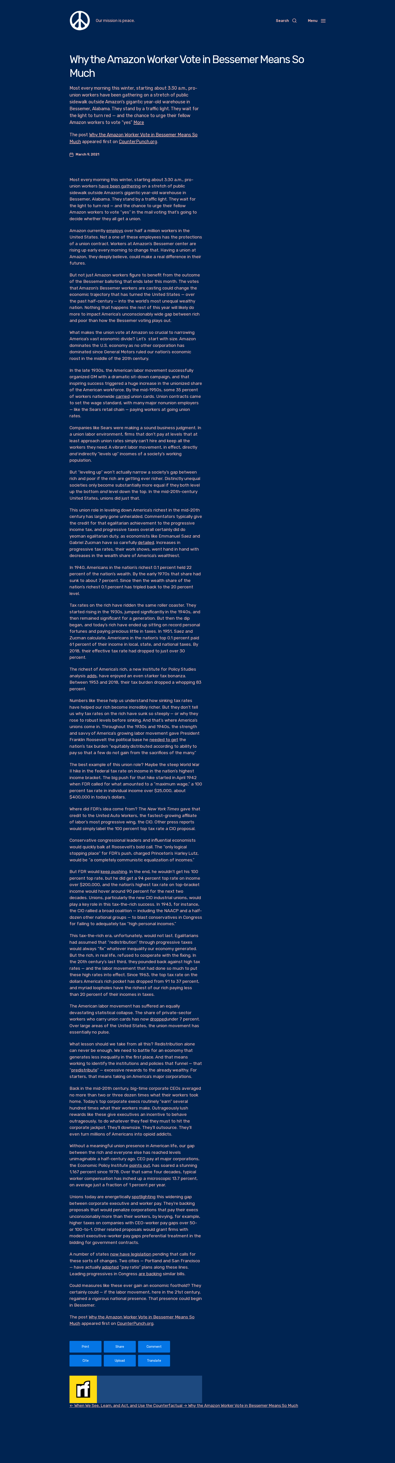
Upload (120, 1361)
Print (85, 1347)
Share (119, 1347)
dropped (158, 1019)
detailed (146, 542)
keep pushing (114, 871)
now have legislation (130, 1254)
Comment (154, 1347)
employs (114, 230)
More (138, 122)
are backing (150, 1273)
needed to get (163, 739)
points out (139, 1165)
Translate (154, 1361)
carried (123, 396)
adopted (110, 1267)
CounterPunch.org (138, 141)
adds (92, 675)
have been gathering (120, 186)
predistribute (84, 1070)
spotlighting (143, 1196)
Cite (86, 1361)
